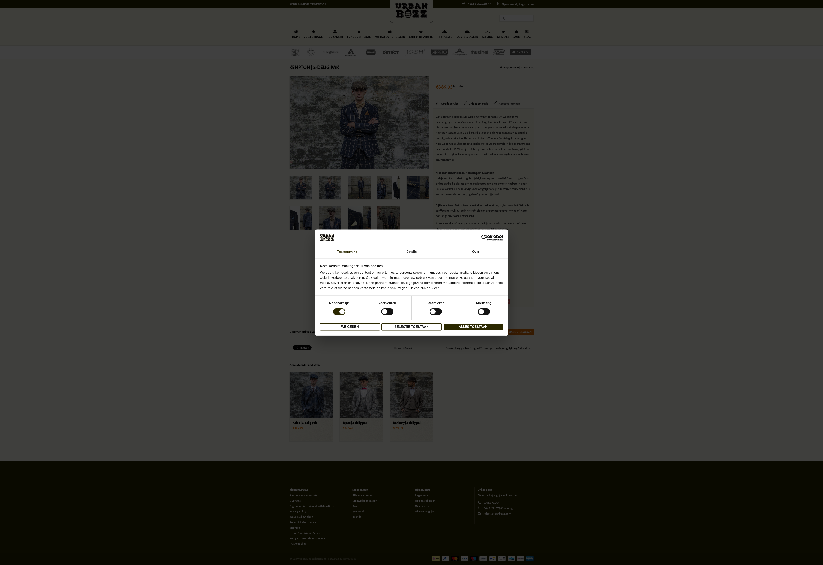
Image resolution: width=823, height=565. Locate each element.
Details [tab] (411, 252)
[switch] (387, 311)
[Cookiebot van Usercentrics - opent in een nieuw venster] (484, 237)
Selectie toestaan (412, 327)
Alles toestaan (473, 327)
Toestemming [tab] (347, 252)
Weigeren (350, 327)
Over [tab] (475, 252)
